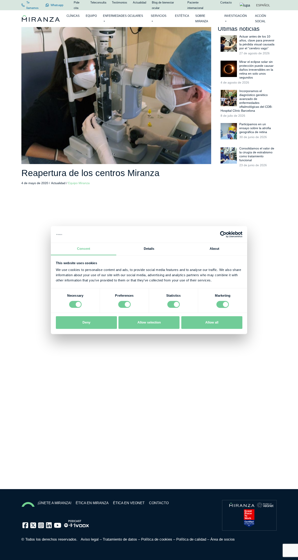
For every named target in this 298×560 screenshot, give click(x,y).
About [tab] (214, 249)
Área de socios (222, 539)
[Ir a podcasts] (76, 522)
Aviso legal (90, 539)
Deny (86, 322)
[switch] (124, 304)
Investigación (235, 15)
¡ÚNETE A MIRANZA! (54, 503)
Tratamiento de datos (120, 539)
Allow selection (149, 322)
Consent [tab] (83, 249)
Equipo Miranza (79, 183)
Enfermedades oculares (123, 15)
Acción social (260, 18)
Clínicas (73, 15)
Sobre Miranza (201, 18)
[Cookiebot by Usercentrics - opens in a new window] (223, 234)
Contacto (159, 503)
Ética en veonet (129, 503)
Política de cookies (156, 539)
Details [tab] (149, 249)
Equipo (91, 15)
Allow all (211, 322)
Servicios (158, 15)
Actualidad (58, 183)
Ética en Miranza (92, 503)
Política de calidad (191, 539)
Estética (182, 15)
